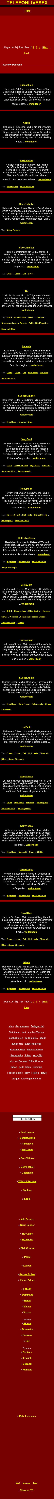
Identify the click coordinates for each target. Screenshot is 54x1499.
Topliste (27, 1190)
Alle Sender (27, 1219)
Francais (27, 1369)
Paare (27, 1257)
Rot (27, 1341)
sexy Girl (37, 1055)
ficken (27, 1055)
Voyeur (27, 1312)
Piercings (14, 617)
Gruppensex (22, 1026)
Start (18, 1483)
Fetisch (27, 1289)
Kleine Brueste (13, 230)
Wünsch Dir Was (27, 1181)
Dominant (40, 317)
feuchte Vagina (36, 1032)
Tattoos (21, 623)
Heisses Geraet (13, 515)
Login (27, 1199)
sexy (27, 1073)
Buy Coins (27, 1149)
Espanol (27, 1364)
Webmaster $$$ (26, 1490)
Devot (30, 274)
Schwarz (27, 1335)
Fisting (35, 1073)
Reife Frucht (24, 704)
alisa (11, 1026)
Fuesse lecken (35, 1049)
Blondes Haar (20, 317)
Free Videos (27, 1158)
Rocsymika (17, 1055)
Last (26, 53)
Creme (9, 274)
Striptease (14, 1032)
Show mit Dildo (27, 187)
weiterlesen (35, 104)
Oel (24, 274)
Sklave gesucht (24, 471)
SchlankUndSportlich (38, 323)
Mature (27, 1306)
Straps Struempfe (9, 567)
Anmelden (27, 1143)
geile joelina (31, 1038)
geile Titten (25, 1067)
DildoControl (27, 1248)
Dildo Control (34, 611)
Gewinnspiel (27, 1167)
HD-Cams (27, 1234)
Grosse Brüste (27, 1274)
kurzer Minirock (32, 1044)
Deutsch (27, 1352)
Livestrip (37, 1067)
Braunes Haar (17, 1049)
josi (24, 1032)
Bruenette (27, 1329)
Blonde (27, 1323)
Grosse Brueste (21, 465)
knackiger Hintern (31, 1078)
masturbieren (15, 1038)
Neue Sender (27, 1225)
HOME (27, 11)
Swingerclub (37, 1026)
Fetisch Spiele (15, 1073)
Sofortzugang (27, 1138)
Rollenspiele (12, 187)
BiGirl (9, 317)
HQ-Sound (27, 1239)
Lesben (27, 1265)
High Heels (33, 372)
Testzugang (27, 1132)
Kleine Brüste (27, 1280)
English (27, 1358)
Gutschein (27, 1173)
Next (45, 47)
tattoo (14, 1067)
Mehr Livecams (27, 1416)
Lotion (17, 274)
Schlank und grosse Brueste (14, 323)
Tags (35, 1483)
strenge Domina (18, 1061)
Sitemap (26, 1483)
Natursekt (44, 372)
